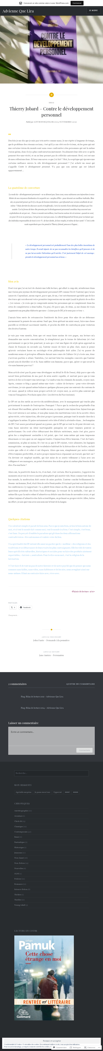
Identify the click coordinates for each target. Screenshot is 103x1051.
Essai (51, 103)
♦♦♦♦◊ (67, 792)
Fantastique (19, 842)
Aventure (18, 816)
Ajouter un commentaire (80, 684)
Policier (17, 879)
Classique (18, 826)
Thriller (17, 899)
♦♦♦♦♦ (75, 792)
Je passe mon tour (42, 792)
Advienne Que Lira (18, 10)
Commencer (77, 3)
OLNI (16, 873)
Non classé (19, 858)
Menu (95, 10)
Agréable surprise (23, 792)
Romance (18, 884)
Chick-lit (18, 821)
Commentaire (84, 750)
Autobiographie (21, 810)
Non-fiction (19, 863)
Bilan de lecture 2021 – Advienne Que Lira (44, 696)
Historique (19, 847)
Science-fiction (21, 889)
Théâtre (17, 894)
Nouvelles (18, 868)
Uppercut (58, 792)
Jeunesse (18, 852)
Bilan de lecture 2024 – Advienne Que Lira (45, 708)
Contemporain (20, 832)
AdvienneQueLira (44, 122)
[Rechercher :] (51, 773)
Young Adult (19, 905)
